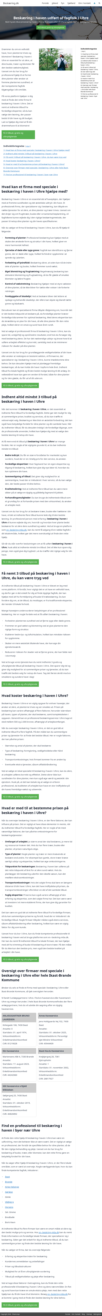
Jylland (55, 3)
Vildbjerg (9, 1202)
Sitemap (89, 1314)
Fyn (62, 3)
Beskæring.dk (11, 3)
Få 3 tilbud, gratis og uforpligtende (51, 27)
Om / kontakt (84, 3)
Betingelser (97, 1314)
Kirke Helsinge (12, 1186)
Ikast (7, 1176)
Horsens (9, 1207)
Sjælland (71, 3)
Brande (8, 1181)
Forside (45, 3)
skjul (28, 146)
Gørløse (9, 1191)
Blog (83, 1314)
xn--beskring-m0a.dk (16, 529)
